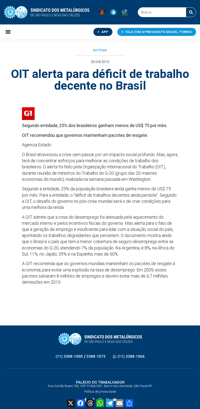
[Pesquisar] (191, 12)
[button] (8, 32)
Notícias (100, 50)
